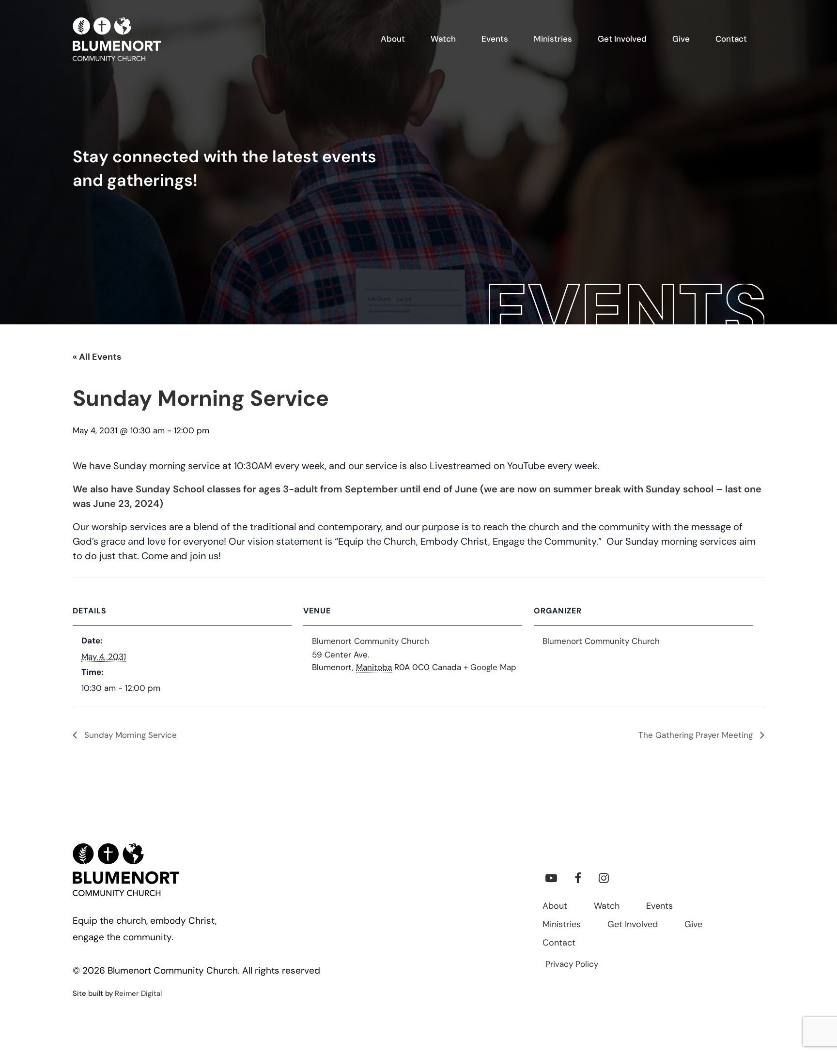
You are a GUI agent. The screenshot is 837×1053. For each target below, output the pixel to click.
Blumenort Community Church (370, 642)
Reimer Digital (138, 994)
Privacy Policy (571, 965)
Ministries (561, 925)
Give (693, 925)
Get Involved (632, 925)
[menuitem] (399, 39)
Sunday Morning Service (129, 736)
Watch (607, 906)
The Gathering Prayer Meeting (696, 736)
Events (659, 906)
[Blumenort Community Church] (117, 39)
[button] (551, 881)
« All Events (97, 357)
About (554, 906)
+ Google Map (490, 668)
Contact (558, 943)
